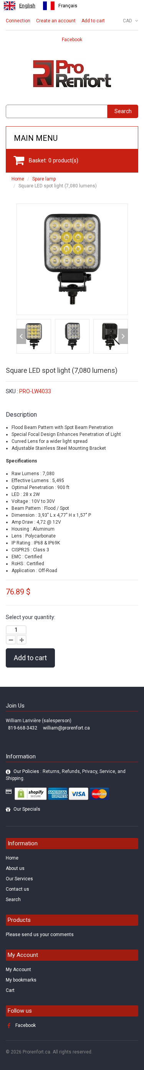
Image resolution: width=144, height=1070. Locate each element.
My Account (18, 969)
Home (18, 179)
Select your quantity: (30, 617)
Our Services (19, 878)
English (27, 5)
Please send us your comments (40, 934)
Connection (18, 20)
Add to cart (93, 20)
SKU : (12, 391)
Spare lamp (44, 179)
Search (123, 111)
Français (67, 5)
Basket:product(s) (53, 160)
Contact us (17, 889)
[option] (60, 5)
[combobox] (19, 5)
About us (15, 868)
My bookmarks (21, 980)
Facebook (72, 39)
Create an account (56, 20)
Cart (10, 990)
